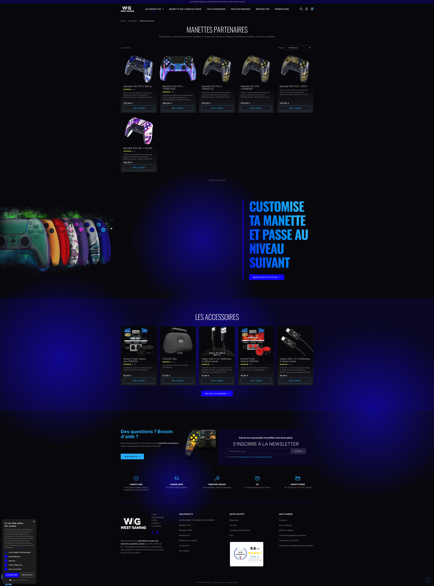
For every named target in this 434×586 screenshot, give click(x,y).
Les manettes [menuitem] (153, 9)
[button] (312, 9)
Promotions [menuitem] (282, 9)
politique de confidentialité (262, 457)
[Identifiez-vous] (306, 9)
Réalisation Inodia (231, 582)
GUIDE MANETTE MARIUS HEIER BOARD (196, 520)
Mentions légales (286, 530)
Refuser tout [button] (27, 575)
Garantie (233, 525)
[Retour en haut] (428, 580)
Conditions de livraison (288, 540)
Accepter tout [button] (12, 575)
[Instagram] (157, 532)
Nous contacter (285, 525)
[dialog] (19, 551)
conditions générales (244, 457)
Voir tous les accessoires (215, 393)
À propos (283, 520)
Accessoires (184, 545)
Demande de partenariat (240, 530)
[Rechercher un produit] (301, 9)
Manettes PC (184, 535)
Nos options (184, 551)
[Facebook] (152, 532)
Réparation (234, 520)
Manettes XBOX (185, 530)
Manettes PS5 (185, 525)
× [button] (34, 521)
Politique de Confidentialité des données (296, 545)
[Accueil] (127, 9)
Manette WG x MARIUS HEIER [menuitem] (185, 9)
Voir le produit (139, 108)
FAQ (231, 535)
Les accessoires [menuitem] (216, 9)
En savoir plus (18, 547)
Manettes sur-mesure (188, 540)
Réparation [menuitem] (263, 9)
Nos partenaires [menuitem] (240, 9)
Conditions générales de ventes (292, 535)
